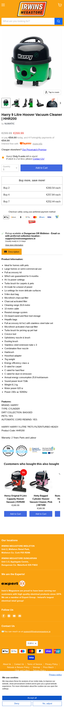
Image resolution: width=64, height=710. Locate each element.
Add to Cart (15, 514)
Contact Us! (38, 159)
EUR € (30, 643)
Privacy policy (55, 675)
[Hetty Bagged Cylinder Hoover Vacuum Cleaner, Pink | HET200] (40, 481)
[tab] (11, 252)
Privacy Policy (51, 664)
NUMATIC (9, 123)
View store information (14, 245)
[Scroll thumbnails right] (59, 103)
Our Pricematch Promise (34, 149)
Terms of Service (34, 664)
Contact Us (19, 664)
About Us (7, 664)
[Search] (58, 21)
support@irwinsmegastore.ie (37, 631)
